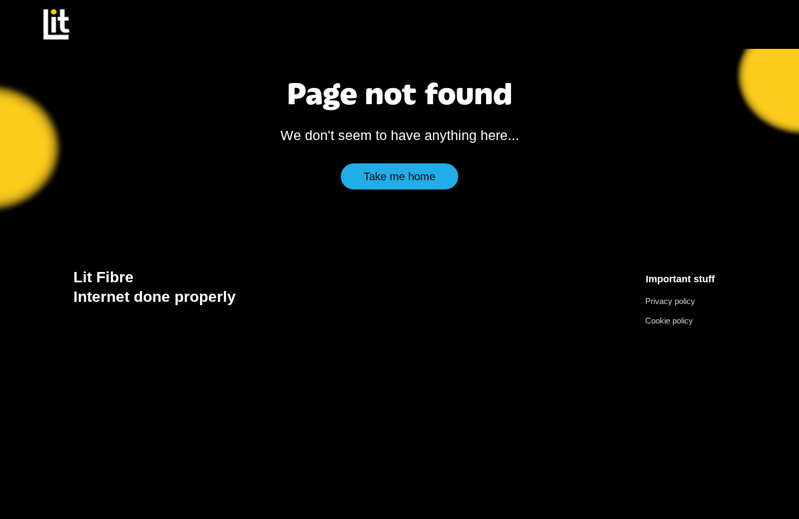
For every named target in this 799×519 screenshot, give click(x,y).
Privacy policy (670, 301)
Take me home (399, 176)
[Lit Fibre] (56, 24)
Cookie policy (669, 320)
